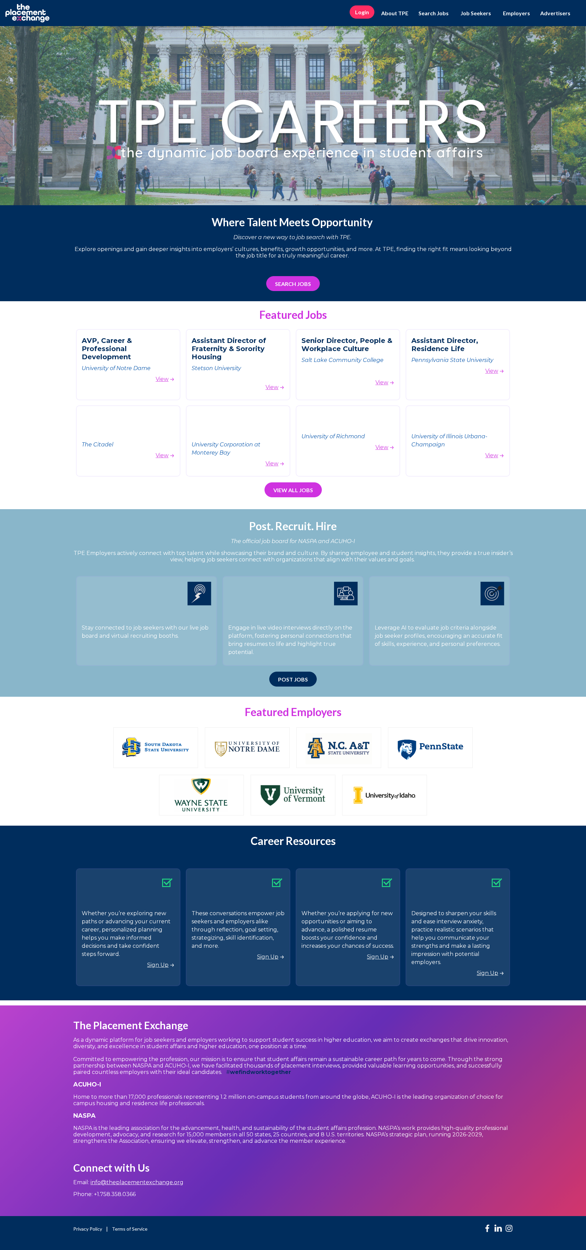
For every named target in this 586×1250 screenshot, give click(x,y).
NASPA (84, 1115)
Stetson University (216, 368)
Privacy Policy (87, 1229)
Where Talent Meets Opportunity (293, 222)
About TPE (394, 13)
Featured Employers (293, 711)
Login (362, 12)
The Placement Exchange (130, 1025)
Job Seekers (476, 13)
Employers (516, 13)
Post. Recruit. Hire (293, 526)
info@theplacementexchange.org (137, 1182)
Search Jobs (433, 13)
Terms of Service (130, 1229)
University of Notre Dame (116, 368)
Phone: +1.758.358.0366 (104, 1194)
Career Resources (293, 840)
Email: (128, 1182)
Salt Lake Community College (343, 360)
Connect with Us (111, 1167)
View (162, 379)
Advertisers (555, 13)
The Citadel (97, 444)
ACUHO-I (88, 1084)
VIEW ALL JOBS (293, 490)
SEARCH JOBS (293, 284)
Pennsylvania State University (452, 360)
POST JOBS (293, 679)
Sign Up (158, 965)
